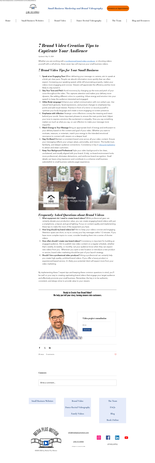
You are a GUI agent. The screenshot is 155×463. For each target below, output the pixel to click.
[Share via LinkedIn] (50, 348)
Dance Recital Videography (77, 407)
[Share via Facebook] (39, 348)
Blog (113, 413)
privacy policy (113, 444)
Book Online (113, 420)
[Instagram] (99, 438)
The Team (112, 401)
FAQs (112, 407)
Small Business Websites (42, 401)
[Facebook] (108, 438)
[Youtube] (126, 438)
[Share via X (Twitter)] (45, 348)
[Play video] (77, 188)
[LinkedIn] (117, 438)
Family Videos (77, 413)
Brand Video (77, 401)
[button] (141, 20)
